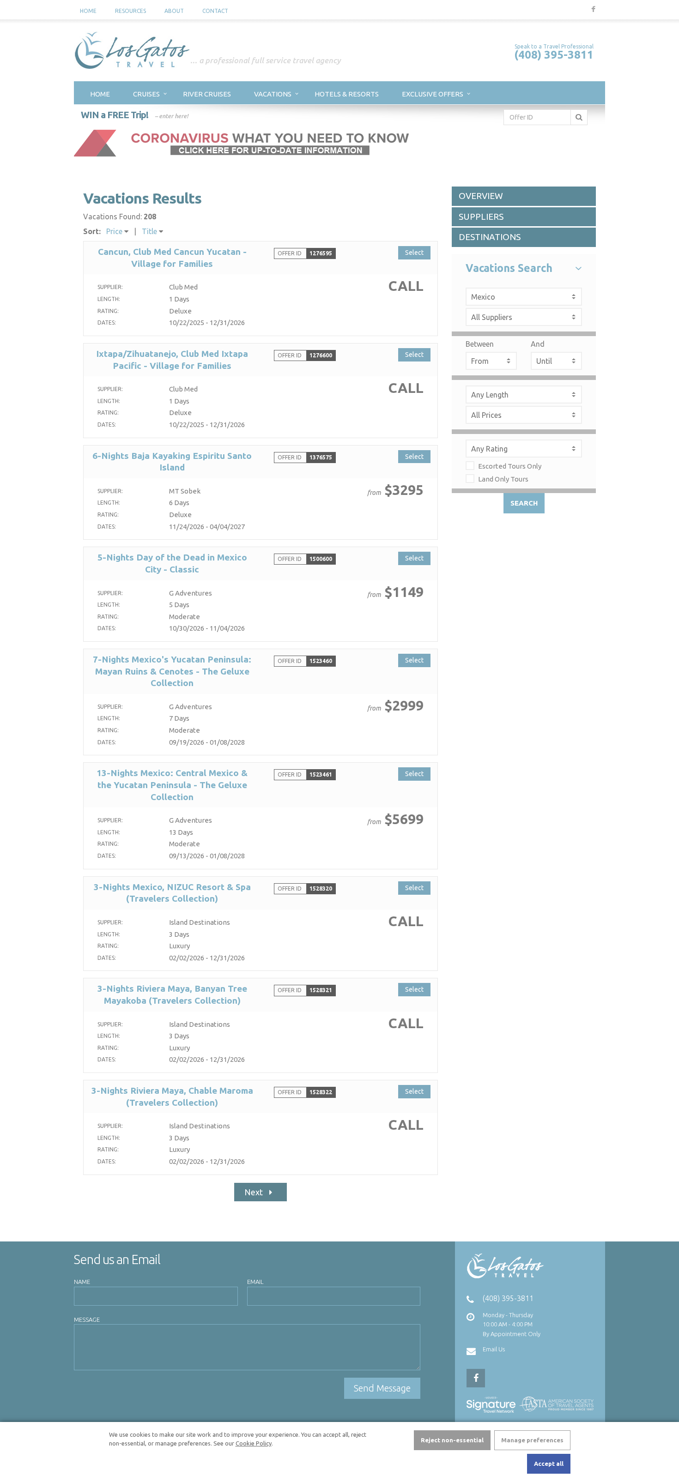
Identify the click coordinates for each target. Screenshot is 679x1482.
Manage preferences (532, 1440)
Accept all (549, 1463)
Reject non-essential (452, 1440)
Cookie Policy (254, 1443)
